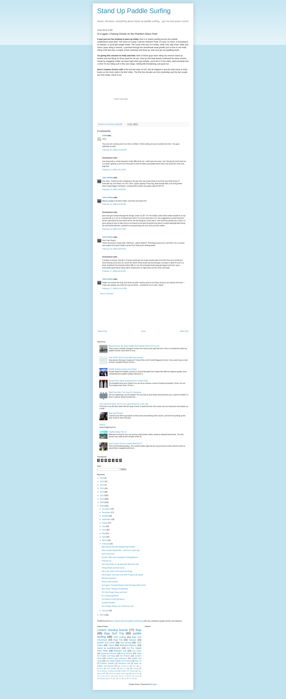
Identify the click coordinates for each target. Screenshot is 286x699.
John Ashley (107, 178)
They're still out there (110, 582)
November (106, 512)
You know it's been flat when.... (114, 599)
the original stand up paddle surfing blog (127, 621)
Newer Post (102, 331)
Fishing (135, 668)
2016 (102, 478)
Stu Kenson (125, 656)
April (104, 537)
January (105, 611)
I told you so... (107, 561)
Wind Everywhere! (109, 578)
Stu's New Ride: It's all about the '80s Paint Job (120, 564)
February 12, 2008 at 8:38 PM (114, 204)
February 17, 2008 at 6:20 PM (114, 271)
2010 (102, 499)
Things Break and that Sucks (113, 568)
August (105, 523)
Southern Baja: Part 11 (118, 432)
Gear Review (126, 653)
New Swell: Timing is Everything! (115, 589)
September (106, 519)
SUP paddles (111, 668)
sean (120, 678)
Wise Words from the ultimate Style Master (118, 547)
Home (143, 331)
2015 (102, 481)
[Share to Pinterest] (137, 124)
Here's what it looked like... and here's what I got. (121, 550)
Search (102, 425)
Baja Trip (118, 640)
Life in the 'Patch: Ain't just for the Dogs (117, 571)
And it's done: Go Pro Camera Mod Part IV (125, 443)
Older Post (184, 331)
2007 (102, 615)
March (104, 540)
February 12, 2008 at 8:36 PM (114, 189)
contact (116, 676)
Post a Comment (106, 294)
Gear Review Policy (103, 676)
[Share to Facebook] (135, 124)
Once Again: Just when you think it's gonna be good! (122, 575)
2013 (102, 488)
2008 (102, 506)
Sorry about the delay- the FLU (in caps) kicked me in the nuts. (123, 404)
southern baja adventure (117, 658)
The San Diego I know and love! (114, 592)
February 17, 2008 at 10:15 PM (114, 288)
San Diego (136, 651)
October (105, 516)
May (104, 533)
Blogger (154, 684)
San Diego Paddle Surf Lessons (119, 661)
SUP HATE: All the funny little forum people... (126, 357)
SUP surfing (120, 637)
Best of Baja (124, 668)
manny (137, 676)
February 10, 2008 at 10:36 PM (114, 150)
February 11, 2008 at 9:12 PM (113, 170)
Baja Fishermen (123, 666)
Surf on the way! (108, 554)
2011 (102, 495)
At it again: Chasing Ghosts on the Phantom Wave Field (124, 585)
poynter (110, 678)
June (104, 530)
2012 (102, 492)
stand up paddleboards (109, 648)
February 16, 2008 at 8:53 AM (114, 249)
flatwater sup (120, 651)
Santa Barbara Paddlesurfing (107, 671)
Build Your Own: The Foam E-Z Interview (125, 392)
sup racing (125, 642)
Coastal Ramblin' (108, 603)
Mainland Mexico (128, 645)
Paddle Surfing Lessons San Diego (123, 369)
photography (101, 678)
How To (138, 661)
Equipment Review (109, 653)
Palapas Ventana (107, 663)
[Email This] (128, 124)
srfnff (104, 135)
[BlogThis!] (130, 124)
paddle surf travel (106, 642)
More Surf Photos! (116, 413)
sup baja (132, 678)
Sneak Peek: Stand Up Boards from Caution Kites (128, 381)
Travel (111, 645)
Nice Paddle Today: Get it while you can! (118, 606)
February (106, 544)
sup (125, 678)
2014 (102, 485)
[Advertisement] (143, 312)
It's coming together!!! (110, 596)
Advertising (135, 673)
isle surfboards (126, 676)
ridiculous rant (124, 663)
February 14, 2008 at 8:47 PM (114, 229)
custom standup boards (112, 630)
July (104, 526)
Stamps (132, 640)
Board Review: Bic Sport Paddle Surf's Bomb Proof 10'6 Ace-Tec (134, 346)
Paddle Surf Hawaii (128, 671)
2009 (102, 502)
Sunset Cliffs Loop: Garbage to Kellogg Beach (120, 557)
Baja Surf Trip (114, 633)
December (106, 509)
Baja (138, 630)
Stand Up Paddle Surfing (134, 11)
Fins (134, 666)
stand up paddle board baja (119, 673)
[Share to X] (132, 124)
